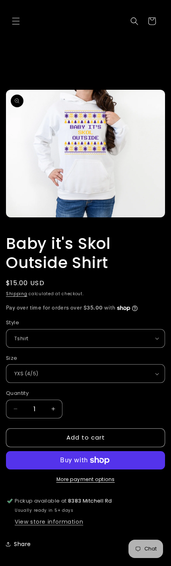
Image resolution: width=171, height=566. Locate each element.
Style (12, 322)
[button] (16, 21)
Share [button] (22, 544)
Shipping (16, 294)
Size (11, 358)
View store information (49, 522)
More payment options (85, 479)
